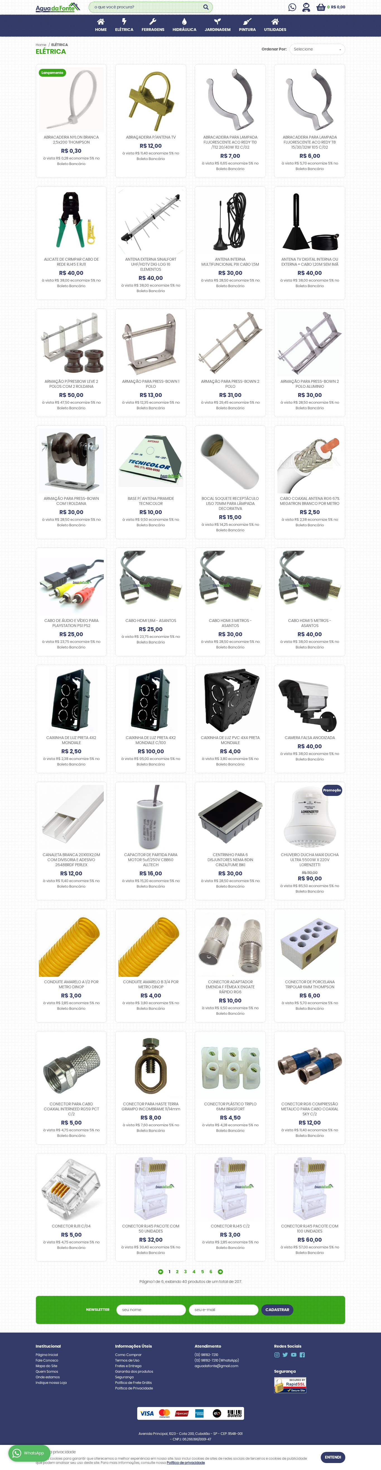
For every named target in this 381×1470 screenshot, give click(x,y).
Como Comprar (128, 1355)
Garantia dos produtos (134, 1371)
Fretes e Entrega (128, 1366)
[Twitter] (285, 1355)
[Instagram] (277, 1355)
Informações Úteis (133, 1346)
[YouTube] (293, 1355)
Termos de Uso (127, 1360)
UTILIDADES (275, 30)
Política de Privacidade (134, 1388)
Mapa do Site (46, 1366)
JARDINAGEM (218, 30)
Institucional (48, 1346)
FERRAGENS (153, 30)
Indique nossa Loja (51, 1382)
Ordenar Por (274, 49)
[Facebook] (302, 1355)
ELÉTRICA (124, 30)
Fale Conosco (47, 1360)
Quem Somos (47, 1371)
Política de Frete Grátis (133, 1382)
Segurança (124, 1377)
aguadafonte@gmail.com (216, 1366)
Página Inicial (47, 1355)
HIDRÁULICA (184, 30)
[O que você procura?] (205, 7)
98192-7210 (206, 1355)
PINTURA (247, 30)
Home (101, 30)
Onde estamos (48, 1377)
